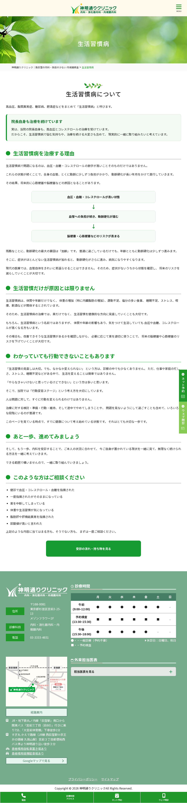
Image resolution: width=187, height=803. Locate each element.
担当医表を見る (84, 671)
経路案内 (36, 712)
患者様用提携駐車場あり (28, 753)
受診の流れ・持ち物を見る (93, 548)
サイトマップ (110, 779)
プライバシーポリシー (83, 779)
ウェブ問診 (183, 417)
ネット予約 (183, 385)
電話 (24, 799)
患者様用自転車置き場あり (29, 748)
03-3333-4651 (39, 637)
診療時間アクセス (70, 797)
